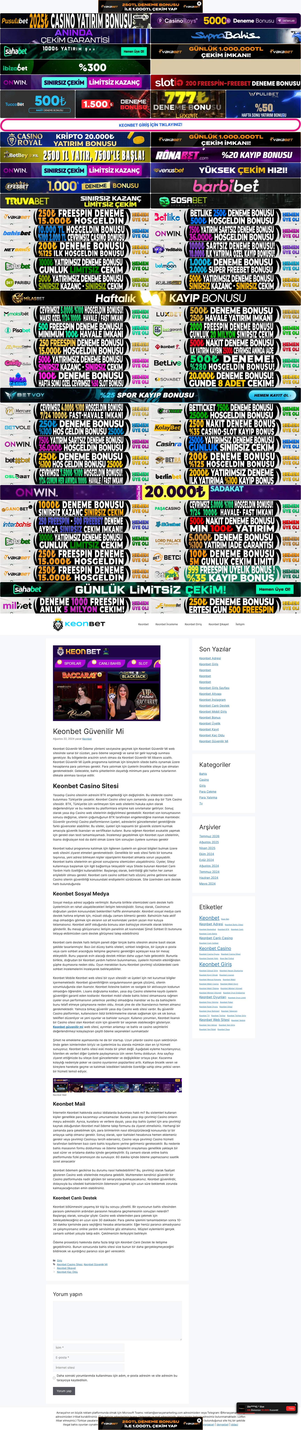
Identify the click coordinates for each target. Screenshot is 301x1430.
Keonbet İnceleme (167, 624)
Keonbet (143, 624)
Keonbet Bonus (210, 717)
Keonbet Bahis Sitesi (234, 925)
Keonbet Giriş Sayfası (214, 688)
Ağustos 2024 (209, 866)
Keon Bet (225, 919)
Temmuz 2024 (209, 872)
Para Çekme (207, 791)
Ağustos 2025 (209, 842)
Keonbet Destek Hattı (208, 958)
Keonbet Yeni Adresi (208, 1025)
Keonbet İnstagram (212, 699)
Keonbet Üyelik (209, 723)
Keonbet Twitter (218, 1016)
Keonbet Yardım (238, 1020)
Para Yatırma (208, 797)
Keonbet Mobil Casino (209, 984)
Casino (204, 779)
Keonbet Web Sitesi (214, 1020)
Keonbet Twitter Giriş (236, 1016)
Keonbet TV (204, 1016)
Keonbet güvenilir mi (68, 1027)
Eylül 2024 (206, 860)
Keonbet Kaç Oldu (67, 1271)
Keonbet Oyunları (212, 997)
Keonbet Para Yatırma (208, 1002)
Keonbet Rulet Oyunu (208, 1007)
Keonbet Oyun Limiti (237, 998)
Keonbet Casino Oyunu (209, 954)
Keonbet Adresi (210, 658)
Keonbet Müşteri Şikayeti (210, 993)
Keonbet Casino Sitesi (69, 1264)
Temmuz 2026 (209, 836)
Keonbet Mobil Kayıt (229, 984)
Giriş (59, 1260)
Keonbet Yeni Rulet (207, 1029)
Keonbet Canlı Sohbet (208, 943)
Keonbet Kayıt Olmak (208, 975)
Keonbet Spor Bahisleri (209, 1011)
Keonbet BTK (223, 929)
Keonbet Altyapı (210, 694)
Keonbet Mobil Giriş (213, 711)
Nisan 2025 (207, 848)
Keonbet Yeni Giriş (227, 1025)
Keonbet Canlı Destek (214, 705)
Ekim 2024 (206, 854)
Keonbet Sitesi (225, 1007)
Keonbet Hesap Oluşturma (231, 971)
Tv (201, 803)
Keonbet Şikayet (219, 624)
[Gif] (150, 298)
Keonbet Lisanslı (226, 975)
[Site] (75, 217)
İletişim (240, 624)
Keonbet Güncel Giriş (208, 971)
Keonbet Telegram (229, 1011)
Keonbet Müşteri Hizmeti (231, 988)
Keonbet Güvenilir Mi (95, 1264)
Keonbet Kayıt (209, 729)
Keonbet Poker (226, 1002)
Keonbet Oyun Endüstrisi (234, 993)
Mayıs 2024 (207, 883)
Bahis (203, 774)
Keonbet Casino (215, 948)
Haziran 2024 (208, 877)
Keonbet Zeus (224, 1029)
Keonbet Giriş (193, 624)
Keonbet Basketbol (207, 929)
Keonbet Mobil (229, 979)
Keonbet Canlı (237, 929)
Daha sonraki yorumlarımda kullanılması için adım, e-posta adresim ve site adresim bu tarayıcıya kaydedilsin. (117, 1378)
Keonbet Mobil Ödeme (209, 988)
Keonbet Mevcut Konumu (210, 979)
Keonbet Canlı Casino (216, 938)
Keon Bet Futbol (227, 958)
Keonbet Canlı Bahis (208, 934)
